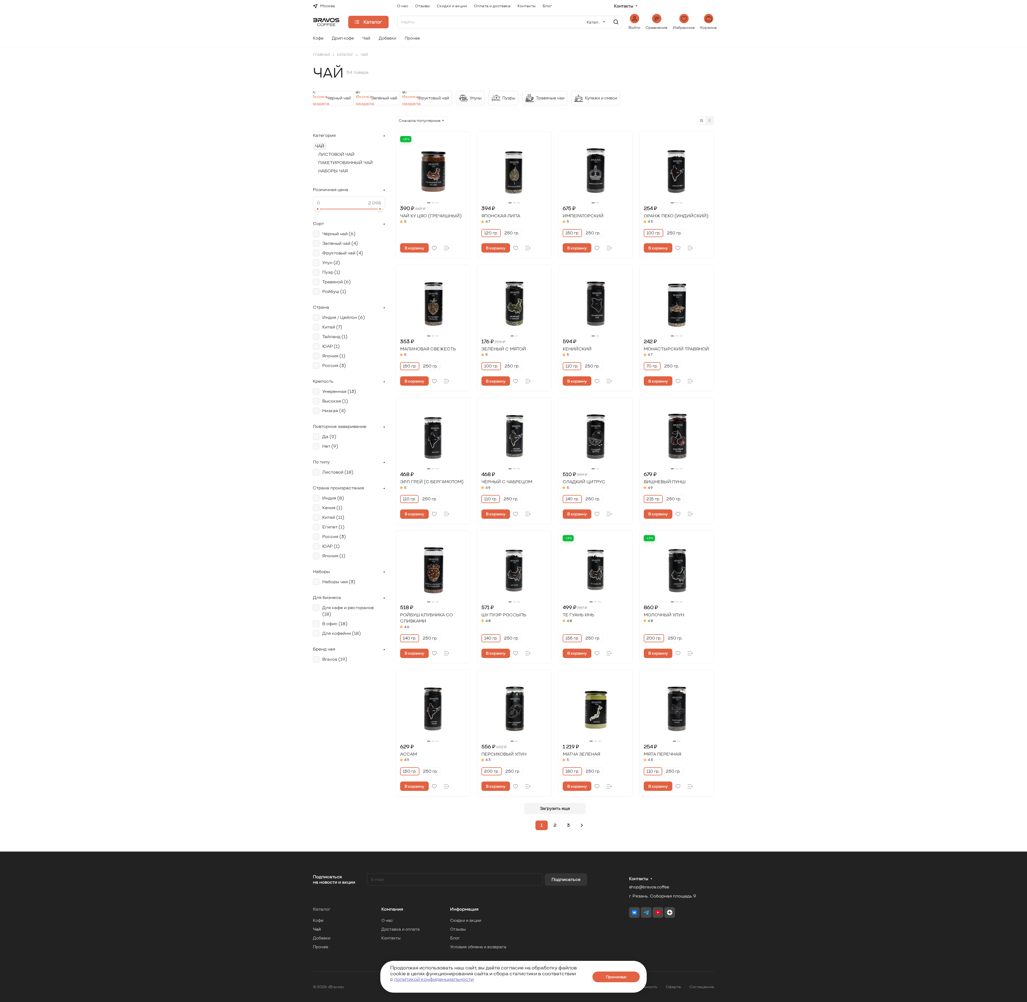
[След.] (582, 825)
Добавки (321, 938)
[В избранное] (434, 248)
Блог (455, 938)
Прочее (320, 947)
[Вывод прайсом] (710, 121)
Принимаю (616, 977)
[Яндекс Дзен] (669, 912)
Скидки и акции (465, 920)
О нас (387, 920)
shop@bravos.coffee (649, 887)
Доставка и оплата (400, 929)
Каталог (322, 909)
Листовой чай (336, 154)
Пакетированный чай (345, 163)
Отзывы (458, 929)
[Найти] (616, 22)
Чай (319, 146)
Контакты (623, 6)
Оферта (673, 986)
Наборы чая (333, 171)
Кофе (318, 920)
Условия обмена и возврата (478, 947)
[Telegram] (646, 912)
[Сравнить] (446, 248)
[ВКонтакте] (634, 912)
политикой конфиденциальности (434, 979)
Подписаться (565, 879)
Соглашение (701, 986)
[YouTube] (658, 912)
